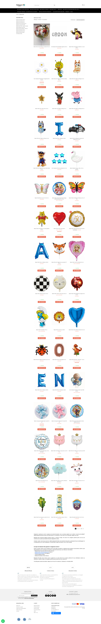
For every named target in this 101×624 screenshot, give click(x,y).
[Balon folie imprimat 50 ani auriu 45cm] (77, 219)
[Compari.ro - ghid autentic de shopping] (18, 619)
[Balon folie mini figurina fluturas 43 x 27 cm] (77, 188)
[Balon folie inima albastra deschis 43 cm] (77, 317)
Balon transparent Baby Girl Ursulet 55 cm (59, 421)
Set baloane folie (19, 33)
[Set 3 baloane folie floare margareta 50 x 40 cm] (42, 68)
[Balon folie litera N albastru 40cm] (59, 380)
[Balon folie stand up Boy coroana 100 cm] (59, 504)
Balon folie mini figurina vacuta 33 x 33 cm (76, 481)
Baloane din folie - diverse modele (22, 26)
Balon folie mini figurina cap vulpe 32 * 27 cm (59, 263)
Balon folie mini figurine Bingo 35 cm (77, 78)
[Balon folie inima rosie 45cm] (59, 218)
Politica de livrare (19, 609)
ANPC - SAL (36, 612)
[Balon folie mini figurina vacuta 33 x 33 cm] (77, 471)
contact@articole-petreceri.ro (74, 594)
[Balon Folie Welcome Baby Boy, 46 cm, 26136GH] (42, 441)
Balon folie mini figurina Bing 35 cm (59, 108)
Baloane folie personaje (20, 32)
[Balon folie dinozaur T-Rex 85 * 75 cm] (77, 350)
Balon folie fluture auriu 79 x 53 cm (42, 197)
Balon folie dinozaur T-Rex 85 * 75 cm (76, 359)
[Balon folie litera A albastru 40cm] (42, 251)
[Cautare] (54, 5)
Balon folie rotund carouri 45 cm (41, 293)
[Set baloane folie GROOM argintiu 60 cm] (59, 34)
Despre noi (18, 605)
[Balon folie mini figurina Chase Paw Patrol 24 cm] (42, 159)
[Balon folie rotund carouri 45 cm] (42, 283)
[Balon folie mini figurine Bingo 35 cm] (77, 68)
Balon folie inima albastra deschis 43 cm (77, 329)
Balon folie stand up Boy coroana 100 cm (59, 517)
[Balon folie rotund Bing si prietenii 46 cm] (42, 35)
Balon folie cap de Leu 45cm (59, 329)
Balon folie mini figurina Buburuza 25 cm (42, 359)
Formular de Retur (37, 609)
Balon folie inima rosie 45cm (59, 228)
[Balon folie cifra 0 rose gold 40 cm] (59, 350)
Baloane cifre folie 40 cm (20, 20)
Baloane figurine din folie (20, 27)
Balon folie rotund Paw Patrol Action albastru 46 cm (77, 421)
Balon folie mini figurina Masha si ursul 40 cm (77, 47)
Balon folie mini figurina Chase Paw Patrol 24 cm (42, 169)
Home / (17, 14)
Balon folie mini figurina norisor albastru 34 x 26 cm (59, 481)
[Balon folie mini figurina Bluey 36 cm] (42, 129)
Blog (71, 11)
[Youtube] (51, 596)
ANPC (35, 611)
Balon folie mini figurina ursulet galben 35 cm (41, 229)
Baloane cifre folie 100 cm (20, 19)
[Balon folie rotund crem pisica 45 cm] (59, 283)
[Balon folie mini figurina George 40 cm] (77, 99)
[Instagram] (55, 596)
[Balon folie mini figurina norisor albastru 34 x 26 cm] (59, 471)
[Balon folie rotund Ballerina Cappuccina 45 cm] (77, 283)
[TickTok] (53, 596)
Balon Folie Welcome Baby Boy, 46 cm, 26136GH (41, 451)
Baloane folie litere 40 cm (20, 29)
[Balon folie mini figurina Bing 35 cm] (59, 99)
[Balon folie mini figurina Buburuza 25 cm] (42, 350)
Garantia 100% (36, 608)
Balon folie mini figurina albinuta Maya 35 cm (59, 79)
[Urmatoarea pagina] (83, 528)
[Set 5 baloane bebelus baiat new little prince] (77, 380)
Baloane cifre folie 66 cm (20, 22)
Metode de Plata (37, 605)
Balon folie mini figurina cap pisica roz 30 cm (59, 451)
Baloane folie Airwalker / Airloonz (22, 28)
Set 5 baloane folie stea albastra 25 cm (59, 168)
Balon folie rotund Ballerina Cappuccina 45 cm (77, 294)
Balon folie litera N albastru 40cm (59, 389)
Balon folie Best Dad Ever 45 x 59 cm (77, 517)
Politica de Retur (37, 607)
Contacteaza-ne (57, 613)
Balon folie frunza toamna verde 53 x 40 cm (42, 518)
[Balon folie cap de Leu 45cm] (59, 317)
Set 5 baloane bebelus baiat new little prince (76, 390)
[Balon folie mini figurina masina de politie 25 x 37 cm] (77, 129)
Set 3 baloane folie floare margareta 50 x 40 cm (42, 79)
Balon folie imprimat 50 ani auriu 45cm (76, 228)
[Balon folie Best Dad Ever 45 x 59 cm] (77, 504)
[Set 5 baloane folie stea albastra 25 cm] (59, 159)
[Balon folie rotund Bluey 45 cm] (42, 471)
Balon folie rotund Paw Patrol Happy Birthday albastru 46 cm (59, 198)
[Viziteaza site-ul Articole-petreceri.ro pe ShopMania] (29, 619)
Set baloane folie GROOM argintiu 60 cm (59, 46)
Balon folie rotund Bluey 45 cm (42, 480)
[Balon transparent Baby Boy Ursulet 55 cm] (42, 411)
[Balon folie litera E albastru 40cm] (42, 380)
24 (81, 528)
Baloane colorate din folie (20, 24)
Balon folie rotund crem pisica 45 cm (59, 293)
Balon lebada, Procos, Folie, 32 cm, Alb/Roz (77, 169)
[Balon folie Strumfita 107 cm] (42, 317)
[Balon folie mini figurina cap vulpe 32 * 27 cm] (59, 251)
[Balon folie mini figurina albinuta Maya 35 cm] (59, 68)
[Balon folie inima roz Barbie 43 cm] (77, 251)
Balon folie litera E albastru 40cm (41, 389)
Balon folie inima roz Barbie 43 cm (77, 262)
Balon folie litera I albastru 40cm (59, 138)
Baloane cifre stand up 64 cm (21, 23)
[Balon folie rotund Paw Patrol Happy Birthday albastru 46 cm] (59, 188)
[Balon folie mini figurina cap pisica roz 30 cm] (59, 441)
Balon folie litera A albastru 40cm (41, 262)
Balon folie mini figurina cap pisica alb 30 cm (77, 451)
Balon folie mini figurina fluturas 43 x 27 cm (77, 198)
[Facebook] (46, 596)
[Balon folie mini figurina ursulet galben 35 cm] (42, 219)
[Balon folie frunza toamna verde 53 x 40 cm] (42, 504)
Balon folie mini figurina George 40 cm (76, 108)
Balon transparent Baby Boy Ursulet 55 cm (41, 421)
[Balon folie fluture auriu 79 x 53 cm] (42, 188)
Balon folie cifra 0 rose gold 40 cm (59, 359)
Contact (17, 611)
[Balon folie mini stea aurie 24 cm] (42, 99)
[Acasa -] (22, 5)
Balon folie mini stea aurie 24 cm (41, 108)
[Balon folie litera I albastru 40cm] (59, 129)
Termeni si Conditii (19, 607)
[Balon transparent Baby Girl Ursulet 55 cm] (59, 411)
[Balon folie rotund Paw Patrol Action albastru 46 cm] (77, 411)
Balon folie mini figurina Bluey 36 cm (42, 138)
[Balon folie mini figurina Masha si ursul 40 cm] (77, 34)
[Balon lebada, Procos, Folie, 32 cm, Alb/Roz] (77, 159)
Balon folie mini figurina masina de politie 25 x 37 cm (77, 139)
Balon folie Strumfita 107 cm (41, 329)
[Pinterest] (48, 596)
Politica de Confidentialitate (29, 598)
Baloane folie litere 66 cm (20, 31)
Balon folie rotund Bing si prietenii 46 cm (42, 46)
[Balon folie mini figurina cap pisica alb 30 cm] (77, 441)
